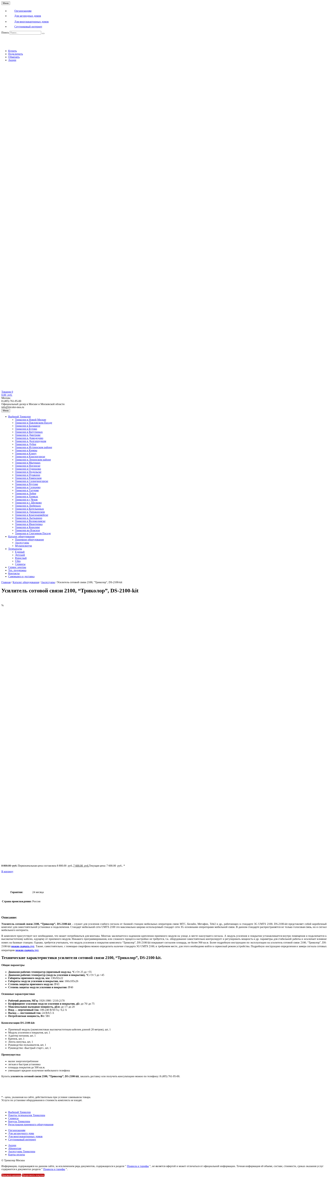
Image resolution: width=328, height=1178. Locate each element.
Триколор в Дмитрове (27, 435)
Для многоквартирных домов (25, 1136)
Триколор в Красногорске (30, 456)
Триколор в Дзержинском (30, 511)
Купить (12, 50)
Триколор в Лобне (25, 493)
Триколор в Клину (26, 453)
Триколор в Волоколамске (30, 521)
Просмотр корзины (11, 1175)
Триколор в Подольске (28, 471)
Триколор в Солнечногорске (31, 481)
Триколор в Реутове (26, 484)
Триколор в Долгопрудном (30, 441)
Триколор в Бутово (26, 428)
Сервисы (20, 564)
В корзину (7, 871)
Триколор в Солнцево (27, 487)
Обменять (14, 57)
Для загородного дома (21, 1133)
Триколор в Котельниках (29, 508)
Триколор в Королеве (27, 527)
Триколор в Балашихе (27, 425)
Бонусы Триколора (19, 1121)
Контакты (14, 573)
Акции (12, 60)
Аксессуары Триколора (21, 1151)
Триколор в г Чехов (26, 499)
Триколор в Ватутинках (29, 431)
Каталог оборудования (21, 536)
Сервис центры (17, 567)
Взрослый (21, 558)
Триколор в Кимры (26, 450)
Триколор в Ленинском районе (33, 459)
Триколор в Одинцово (28, 468)
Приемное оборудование (29, 539)
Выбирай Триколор (19, 416)
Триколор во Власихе (27, 530)
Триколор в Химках (26, 496)
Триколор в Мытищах (27, 462)
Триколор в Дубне (25, 444)
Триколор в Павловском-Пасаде (33, 422)
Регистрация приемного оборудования (30, 1124)
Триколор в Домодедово (29, 438)
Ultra (17, 561)
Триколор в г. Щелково (28, 502)
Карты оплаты (16, 1154)
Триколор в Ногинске (27, 465)
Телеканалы (15, 548)
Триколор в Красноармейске (31, 514)
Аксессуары (22, 542)
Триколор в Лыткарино (28, 518)
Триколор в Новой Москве (30, 419)
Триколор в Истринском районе (33, 447)
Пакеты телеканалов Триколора (26, 1115)
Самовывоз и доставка (21, 576)
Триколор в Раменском (28, 478)
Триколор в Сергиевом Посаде (33, 533)
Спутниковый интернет (22, 1139)
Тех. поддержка (17, 570)
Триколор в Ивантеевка (29, 524)
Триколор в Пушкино (27, 475)
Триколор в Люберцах (28, 505)
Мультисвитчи (23, 545)
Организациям (16, 1130)
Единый (20, 551)
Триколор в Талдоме (27, 490)
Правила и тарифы (138, 1166)
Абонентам (14, 1148)
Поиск (5, 32)
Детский (20, 554)
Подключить (15, 53)
